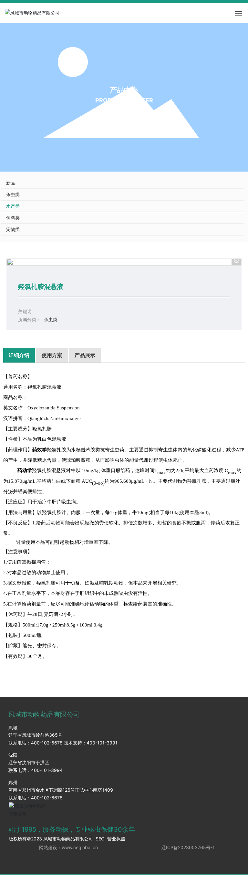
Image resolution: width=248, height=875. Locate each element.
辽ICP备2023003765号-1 (188, 847)
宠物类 (13, 229)
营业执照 (116, 838)
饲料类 (13, 217)
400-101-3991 (102, 742)
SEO (100, 838)
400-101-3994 (47, 770)
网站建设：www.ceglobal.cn (68, 847)
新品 (10, 182)
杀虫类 (13, 194)
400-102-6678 (47, 742)
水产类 (13, 206)
